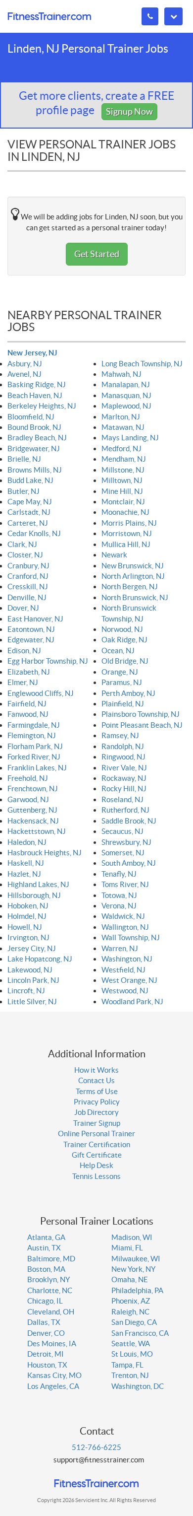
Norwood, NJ (122, 629)
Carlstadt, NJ (28, 512)
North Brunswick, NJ (134, 597)
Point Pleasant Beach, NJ (142, 725)
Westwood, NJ (124, 990)
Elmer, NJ (22, 682)
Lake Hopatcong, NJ (39, 959)
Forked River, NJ (33, 757)
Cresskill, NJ (27, 586)
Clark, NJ (22, 544)
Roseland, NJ (122, 799)
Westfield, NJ (123, 969)
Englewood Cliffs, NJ (40, 693)
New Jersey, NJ (32, 352)
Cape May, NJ (29, 501)
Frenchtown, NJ (32, 788)
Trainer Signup (96, 1123)
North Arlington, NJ (133, 576)
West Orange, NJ (129, 980)
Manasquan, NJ (126, 395)
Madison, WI (131, 1237)
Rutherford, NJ (125, 810)
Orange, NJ (119, 672)
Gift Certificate (97, 1155)
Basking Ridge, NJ (36, 384)
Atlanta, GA (46, 1237)
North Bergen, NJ (129, 586)
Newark (114, 555)
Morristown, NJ (126, 533)
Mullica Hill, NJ (125, 544)
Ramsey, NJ (120, 735)
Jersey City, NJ (31, 948)
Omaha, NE (129, 1279)
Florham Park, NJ (35, 746)
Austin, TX (44, 1247)
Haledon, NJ (27, 842)
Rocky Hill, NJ (123, 788)
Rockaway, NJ (123, 778)
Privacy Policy (97, 1102)
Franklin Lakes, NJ (37, 767)
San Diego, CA (134, 1322)
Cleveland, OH (50, 1312)
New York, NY (133, 1269)
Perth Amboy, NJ (128, 693)
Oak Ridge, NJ (124, 639)
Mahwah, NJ (121, 374)
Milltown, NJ (122, 480)
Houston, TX (47, 1365)
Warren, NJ (119, 948)
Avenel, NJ (24, 374)
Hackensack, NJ (33, 821)
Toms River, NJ (125, 884)
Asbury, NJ (24, 363)
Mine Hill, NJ (122, 491)
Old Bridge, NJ (124, 661)
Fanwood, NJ (27, 714)
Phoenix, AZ (130, 1301)
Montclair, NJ (123, 501)
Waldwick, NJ (123, 916)
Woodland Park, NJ (132, 1001)
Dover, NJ (23, 608)
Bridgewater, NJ (33, 448)
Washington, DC (137, 1386)
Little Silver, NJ (32, 1001)
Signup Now (129, 111)
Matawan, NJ (123, 427)
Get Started (96, 254)
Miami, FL (127, 1247)
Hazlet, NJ (24, 874)
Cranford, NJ (27, 576)
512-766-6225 (96, 1447)
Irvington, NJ (28, 937)
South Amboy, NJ (128, 863)
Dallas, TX (43, 1322)
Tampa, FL (127, 1365)
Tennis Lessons (96, 1176)
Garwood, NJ (28, 799)
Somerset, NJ (123, 852)
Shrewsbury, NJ (126, 842)
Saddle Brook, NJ (128, 821)
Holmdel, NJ (27, 916)
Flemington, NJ (31, 735)
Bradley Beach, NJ (37, 437)
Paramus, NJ (121, 682)
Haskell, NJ (25, 863)
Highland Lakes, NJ (38, 884)
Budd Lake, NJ (30, 480)
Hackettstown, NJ (36, 831)
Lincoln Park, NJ (33, 980)
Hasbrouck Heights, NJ (44, 852)
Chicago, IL (45, 1301)
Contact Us (96, 1080)
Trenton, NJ (130, 1375)
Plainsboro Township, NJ (140, 714)
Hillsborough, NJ (34, 895)
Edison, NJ (24, 650)
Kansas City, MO (54, 1375)
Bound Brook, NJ (34, 427)
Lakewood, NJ (29, 969)
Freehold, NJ (27, 778)
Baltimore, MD (51, 1258)
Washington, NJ (126, 959)
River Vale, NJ (124, 767)
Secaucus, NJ (122, 831)
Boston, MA (46, 1269)
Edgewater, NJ (30, 639)
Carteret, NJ (27, 523)
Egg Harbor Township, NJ (47, 661)
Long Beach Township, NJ (142, 363)
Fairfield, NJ (27, 703)
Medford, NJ (121, 448)
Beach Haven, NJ (34, 395)
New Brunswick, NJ (132, 565)
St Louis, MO (132, 1354)
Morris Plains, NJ (129, 523)
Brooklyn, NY (48, 1279)
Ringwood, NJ (123, 757)
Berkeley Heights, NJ (41, 406)
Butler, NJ (23, 491)
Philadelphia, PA (137, 1290)
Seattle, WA (130, 1343)
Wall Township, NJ (130, 937)
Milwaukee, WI (135, 1258)
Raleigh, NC (130, 1312)
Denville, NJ (27, 597)
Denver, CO (46, 1333)
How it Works (96, 1070)
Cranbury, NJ (28, 565)
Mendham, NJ (123, 459)
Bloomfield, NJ (30, 417)
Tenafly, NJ (119, 874)
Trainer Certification (96, 1144)
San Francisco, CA (140, 1333)
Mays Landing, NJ (130, 437)
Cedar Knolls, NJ (34, 533)
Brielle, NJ (24, 459)
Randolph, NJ (122, 746)
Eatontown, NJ (31, 629)
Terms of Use (97, 1091)
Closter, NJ (25, 555)
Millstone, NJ (123, 470)
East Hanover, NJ (35, 619)
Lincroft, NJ (26, 990)
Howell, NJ (24, 927)
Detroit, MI (45, 1354)
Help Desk (96, 1165)
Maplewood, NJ (126, 406)
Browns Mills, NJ (34, 470)
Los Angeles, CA (53, 1386)
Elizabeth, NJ (28, 672)
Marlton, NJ (120, 417)
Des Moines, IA (51, 1343)
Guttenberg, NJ (32, 810)
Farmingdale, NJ (33, 725)
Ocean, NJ (118, 650)
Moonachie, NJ (125, 512)
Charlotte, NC (49, 1290)
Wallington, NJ (125, 927)
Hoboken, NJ (27, 905)
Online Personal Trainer (96, 1133)
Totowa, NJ (119, 895)
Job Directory (96, 1112)
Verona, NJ (119, 905)
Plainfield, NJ (122, 703)
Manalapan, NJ (125, 384)
